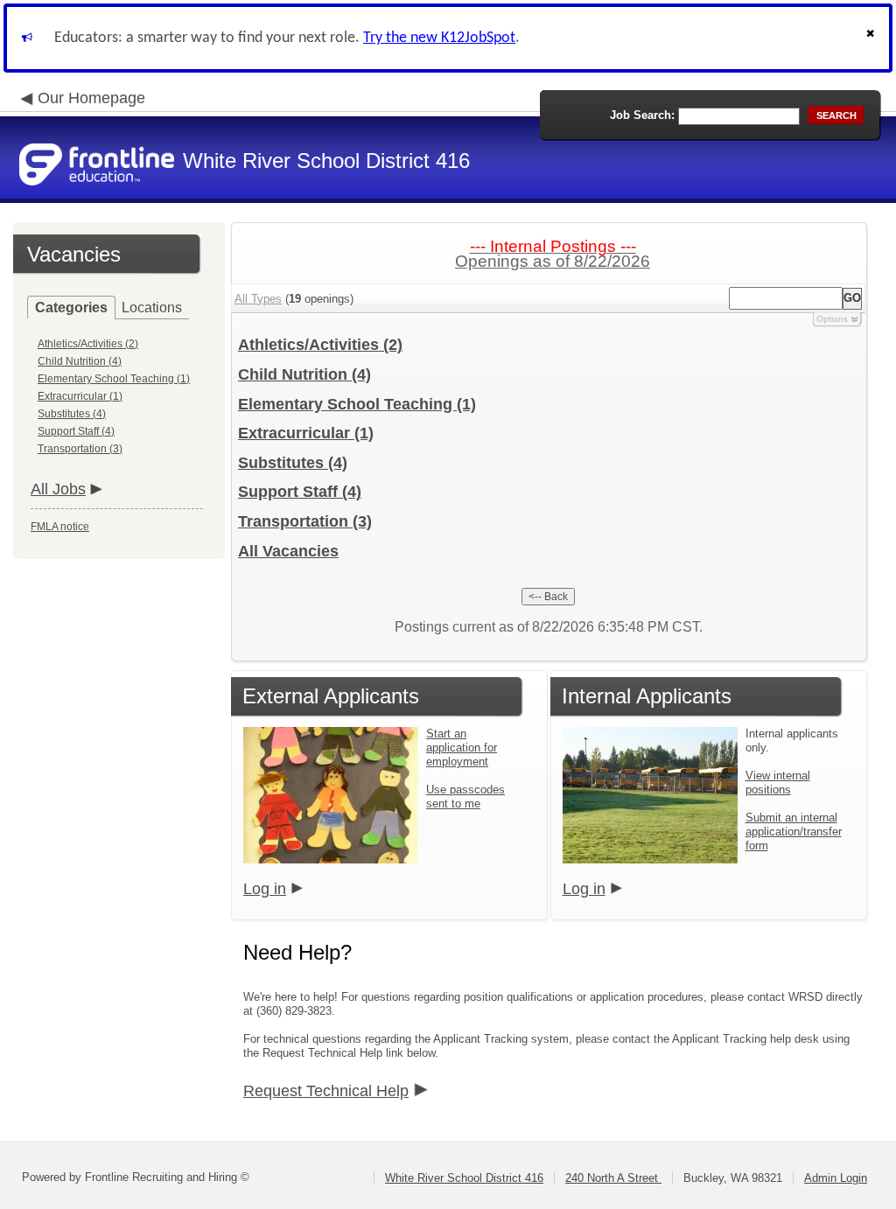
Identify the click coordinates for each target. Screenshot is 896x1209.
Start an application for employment (461, 747)
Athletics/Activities (320, 344)
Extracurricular (306, 433)
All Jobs (58, 489)
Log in (264, 889)
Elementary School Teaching (357, 404)
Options (832, 319)
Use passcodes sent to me (465, 796)
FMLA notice (60, 527)
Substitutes (292, 463)
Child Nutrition (304, 374)
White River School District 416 (464, 1178)
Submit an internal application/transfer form (794, 831)
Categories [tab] (71, 307)
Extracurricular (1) (80, 396)
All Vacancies (288, 551)
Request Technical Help (326, 1091)
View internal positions (778, 782)
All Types (258, 298)
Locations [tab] (152, 307)
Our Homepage (91, 98)
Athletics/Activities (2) (88, 344)
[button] (872, 38)
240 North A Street (613, 1178)
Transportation (305, 521)
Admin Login (835, 1178)
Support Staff (299, 491)
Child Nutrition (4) (80, 361)
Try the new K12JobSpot (439, 38)
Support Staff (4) (76, 431)
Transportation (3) (80, 449)
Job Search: (642, 115)
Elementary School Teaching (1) (114, 379)
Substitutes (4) (72, 414)
